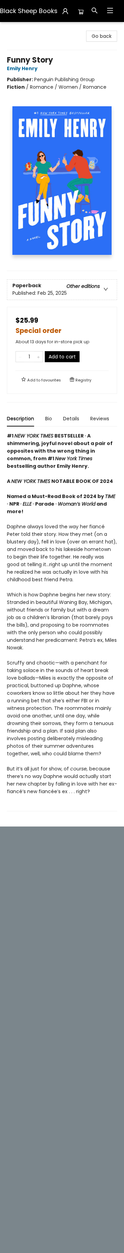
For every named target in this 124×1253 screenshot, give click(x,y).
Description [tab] (20, 418)
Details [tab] (71, 418)
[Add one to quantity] (38, 356)
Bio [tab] (48, 418)
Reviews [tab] (99, 418)
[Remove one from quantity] (20, 356)
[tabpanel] (62, 621)
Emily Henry (22, 68)
